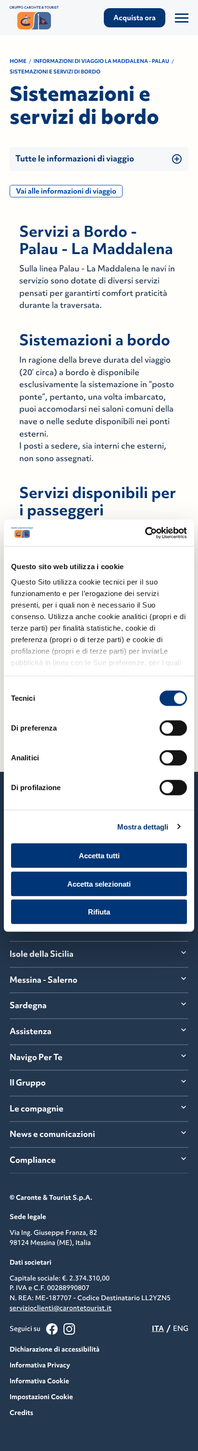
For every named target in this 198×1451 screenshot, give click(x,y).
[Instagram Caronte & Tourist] (69, 1329)
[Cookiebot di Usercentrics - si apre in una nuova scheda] (145, 532)
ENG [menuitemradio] (180, 1328)
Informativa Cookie (39, 1381)
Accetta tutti (99, 856)
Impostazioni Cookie (41, 1396)
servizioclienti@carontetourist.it (60, 1308)
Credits (21, 1412)
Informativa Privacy (40, 1365)
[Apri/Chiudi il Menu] (181, 17)
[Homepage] (36, 18)
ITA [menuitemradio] (158, 1328)
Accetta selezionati (99, 883)
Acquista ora (134, 17)
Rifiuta (99, 912)
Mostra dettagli (143, 826)
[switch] (173, 728)
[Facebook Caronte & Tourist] (52, 1329)
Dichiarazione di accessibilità (54, 1349)
